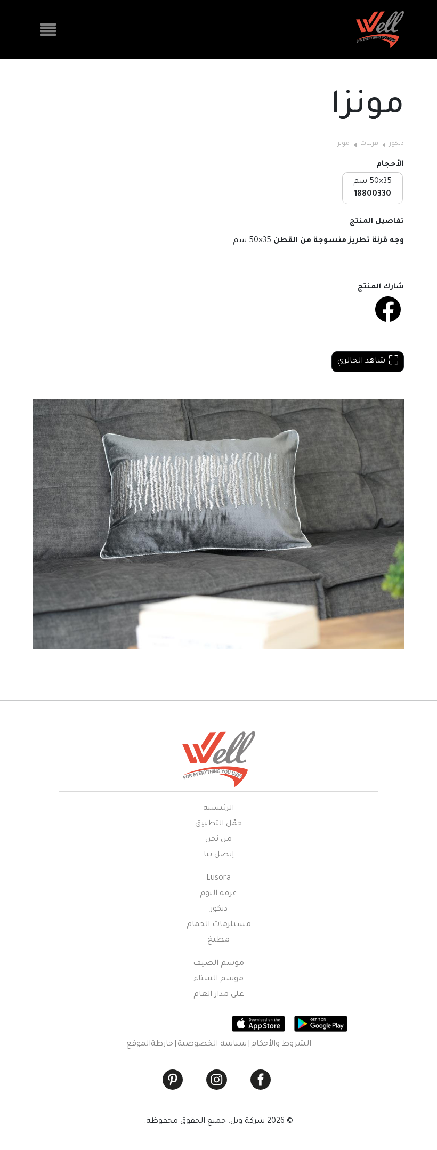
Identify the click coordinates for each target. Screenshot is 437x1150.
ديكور (396, 144)
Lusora (218, 878)
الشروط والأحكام (281, 1044)
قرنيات (369, 144)
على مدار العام (218, 995)
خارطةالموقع (149, 1044)
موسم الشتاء (218, 979)
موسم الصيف (218, 964)
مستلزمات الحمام (219, 925)
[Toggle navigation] (48, 30)
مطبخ (218, 940)
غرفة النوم (218, 894)
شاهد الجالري (361, 361)
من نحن (218, 839)
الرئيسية (218, 809)
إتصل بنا (219, 855)
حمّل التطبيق (218, 824)
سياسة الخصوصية (212, 1044)
